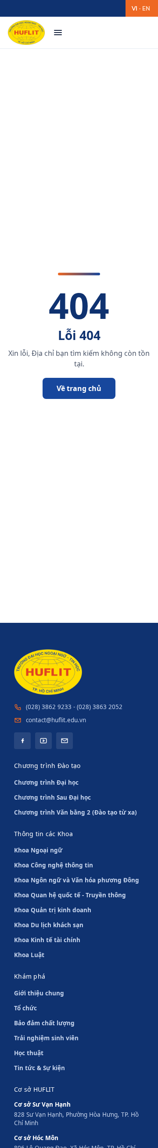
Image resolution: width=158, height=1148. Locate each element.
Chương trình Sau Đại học (52, 797)
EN (146, 8)
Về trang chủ (79, 388)
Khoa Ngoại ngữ (38, 850)
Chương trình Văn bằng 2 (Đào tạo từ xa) (75, 812)
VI (134, 8)
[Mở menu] (58, 32)
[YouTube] (43, 740)
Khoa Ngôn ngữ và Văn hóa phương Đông (76, 880)
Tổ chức (25, 1008)
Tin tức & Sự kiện (39, 1068)
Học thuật (28, 1053)
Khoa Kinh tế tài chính (47, 940)
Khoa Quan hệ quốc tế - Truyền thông (70, 895)
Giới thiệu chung (39, 993)
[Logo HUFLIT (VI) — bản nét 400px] (26, 32)
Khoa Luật (29, 955)
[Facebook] (22, 740)
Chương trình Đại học (46, 782)
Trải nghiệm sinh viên (46, 1038)
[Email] (64, 740)
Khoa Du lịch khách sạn (48, 925)
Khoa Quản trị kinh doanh (52, 910)
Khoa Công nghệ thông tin (53, 865)
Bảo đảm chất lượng (44, 1023)
